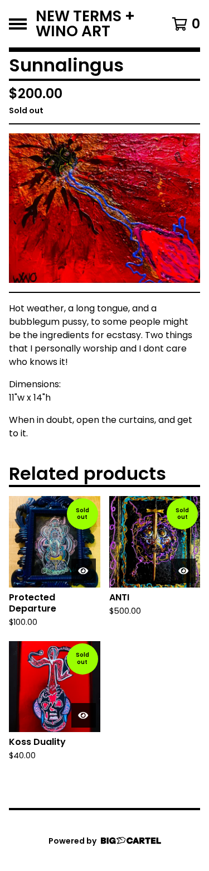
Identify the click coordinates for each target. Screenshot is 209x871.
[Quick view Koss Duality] (83, 715)
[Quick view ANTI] (183, 571)
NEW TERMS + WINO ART (85, 24)
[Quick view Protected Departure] (83, 571)
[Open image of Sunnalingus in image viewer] (104, 208)
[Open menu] (18, 24)
